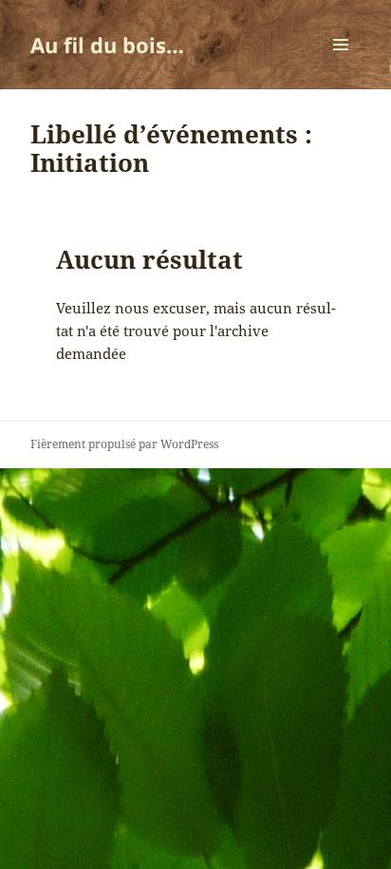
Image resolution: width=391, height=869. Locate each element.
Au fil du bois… (107, 44)
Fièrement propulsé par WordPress (124, 444)
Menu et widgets (341, 64)
